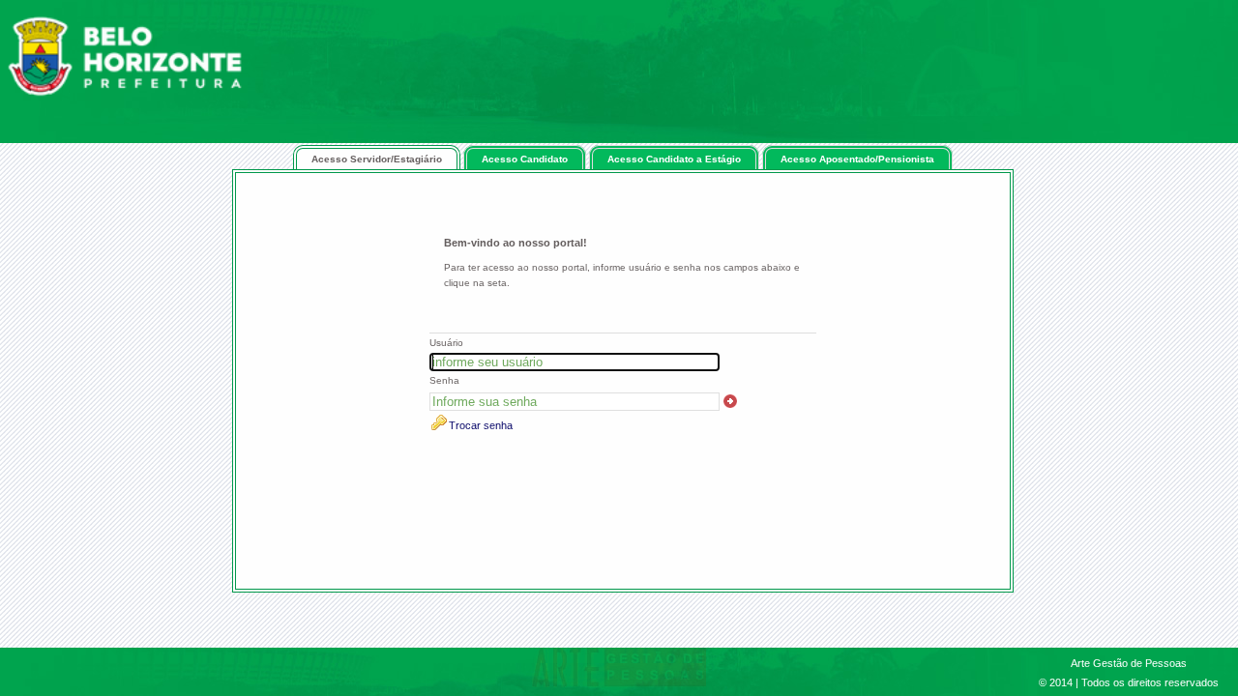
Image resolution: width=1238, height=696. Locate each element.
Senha (444, 380)
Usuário (446, 342)
